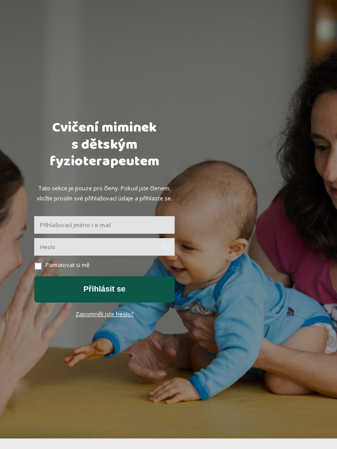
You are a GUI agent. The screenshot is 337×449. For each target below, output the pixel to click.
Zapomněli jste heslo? (104, 314)
